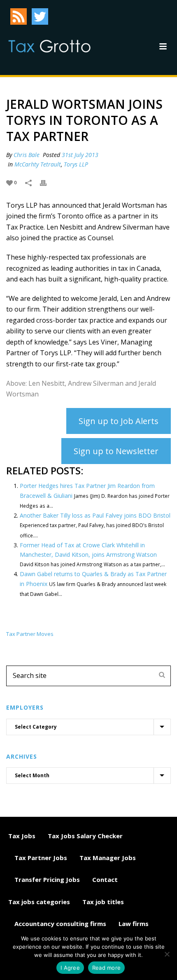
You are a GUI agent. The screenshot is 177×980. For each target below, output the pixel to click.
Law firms (134, 923)
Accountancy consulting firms (60, 923)
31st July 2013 (80, 155)
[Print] (47, 182)
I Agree (70, 967)
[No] (167, 954)
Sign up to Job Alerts (118, 421)
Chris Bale (27, 155)
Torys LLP (76, 164)
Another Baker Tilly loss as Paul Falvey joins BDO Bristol (95, 515)
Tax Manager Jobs (107, 857)
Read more (106, 967)
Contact (105, 879)
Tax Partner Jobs (40, 857)
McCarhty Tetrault (37, 164)
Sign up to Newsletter (116, 451)
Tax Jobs (21, 835)
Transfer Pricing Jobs (47, 879)
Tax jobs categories (39, 901)
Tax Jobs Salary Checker (85, 835)
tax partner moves (30, 634)
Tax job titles (103, 901)
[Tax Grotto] (49, 46)
